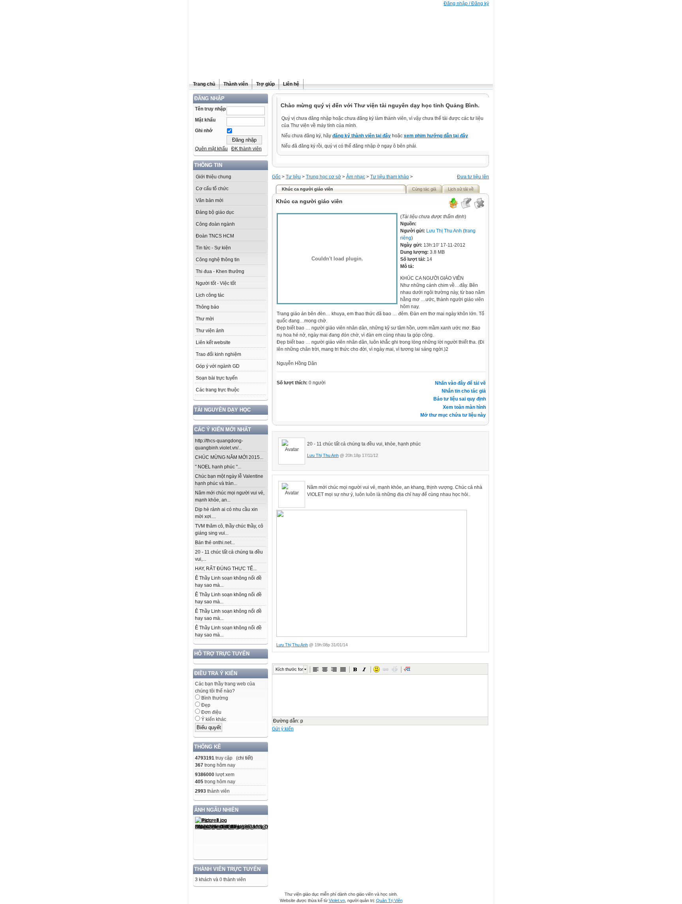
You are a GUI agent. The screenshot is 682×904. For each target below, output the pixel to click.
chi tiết (244, 758)
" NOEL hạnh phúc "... (218, 467)
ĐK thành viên (246, 149)
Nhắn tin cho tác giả (464, 391)
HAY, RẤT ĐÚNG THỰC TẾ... (226, 568)
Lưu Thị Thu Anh (444, 231)
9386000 (204, 774)
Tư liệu (293, 177)
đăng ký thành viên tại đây (361, 136)
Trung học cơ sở (323, 177)
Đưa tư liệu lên (473, 177)
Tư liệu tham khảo (389, 177)
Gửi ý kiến (283, 729)
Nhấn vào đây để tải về (460, 383)
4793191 (204, 758)
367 (199, 765)
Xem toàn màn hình (464, 407)
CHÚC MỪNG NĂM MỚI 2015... (229, 457)
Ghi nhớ (204, 130)
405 (199, 781)
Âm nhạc (355, 177)
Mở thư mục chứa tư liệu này (453, 415)
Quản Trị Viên (389, 900)
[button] (315, 669)
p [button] (301, 721)
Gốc (276, 177)
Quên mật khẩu (211, 149)
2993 (200, 791)
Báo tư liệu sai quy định (459, 399)
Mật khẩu (205, 120)
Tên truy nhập (210, 109)
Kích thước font (289, 669)
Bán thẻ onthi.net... (215, 542)
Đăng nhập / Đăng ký (466, 3)
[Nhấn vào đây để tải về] (453, 207)
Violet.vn (337, 900)
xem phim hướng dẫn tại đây (436, 136)
